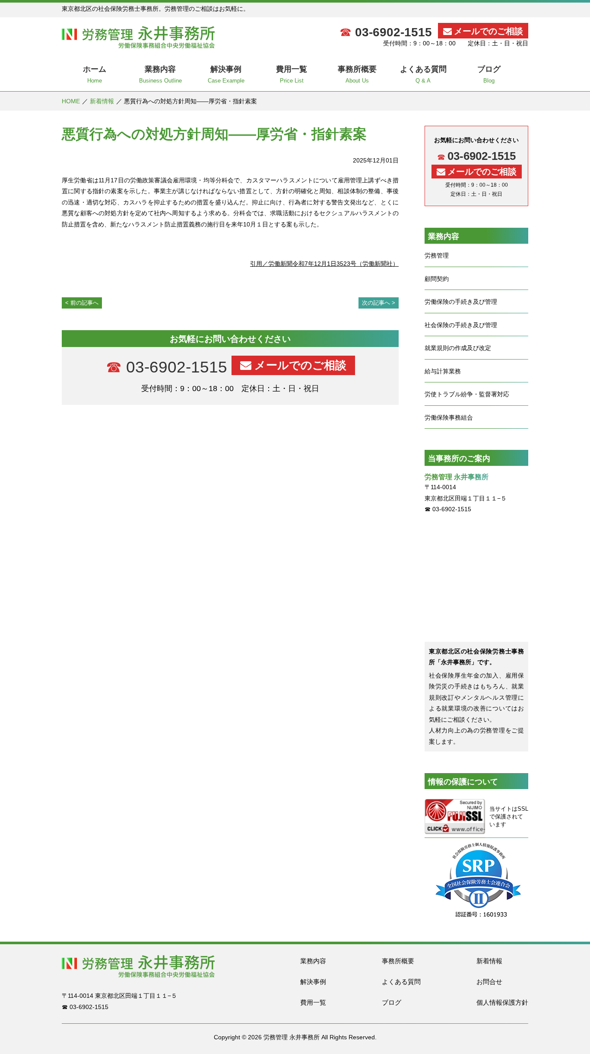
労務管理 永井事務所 (291, 1037)
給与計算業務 (443, 371)
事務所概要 (398, 961)
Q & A (423, 74)
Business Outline (160, 74)
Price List (291, 74)
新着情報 (102, 101)
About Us (357, 74)
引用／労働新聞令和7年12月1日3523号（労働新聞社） (324, 263)
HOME (71, 101)
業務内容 (313, 961)
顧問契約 (437, 278)
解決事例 (313, 981)
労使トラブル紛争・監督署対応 (467, 394)
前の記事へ (84, 302)
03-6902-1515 (393, 32)
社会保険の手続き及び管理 (461, 325)
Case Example (226, 74)
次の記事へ (376, 302)
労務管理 (437, 255)
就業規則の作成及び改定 (458, 347)
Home (94, 74)
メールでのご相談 (488, 31)
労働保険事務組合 (449, 417)
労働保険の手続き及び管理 (461, 301)
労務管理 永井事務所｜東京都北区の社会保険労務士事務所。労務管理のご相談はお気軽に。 (138, 37)
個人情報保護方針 (502, 1002)
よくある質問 (401, 981)
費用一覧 (313, 1002)
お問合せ (489, 981)
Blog (489, 74)
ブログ (391, 1002)
